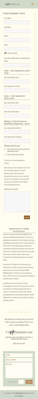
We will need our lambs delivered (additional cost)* (18, 150)
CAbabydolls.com (20, 393)
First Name (7, 18)
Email (6, 45)
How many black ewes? (11, 77)
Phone (6, 36)
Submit (29, 382)
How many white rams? (11, 111)
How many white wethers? (13, 137)
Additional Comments (11, 189)
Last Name (7, 27)
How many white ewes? (12, 86)
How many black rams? (11, 102)
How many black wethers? (12, 128)
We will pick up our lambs (15, 155)
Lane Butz (19, 396)
